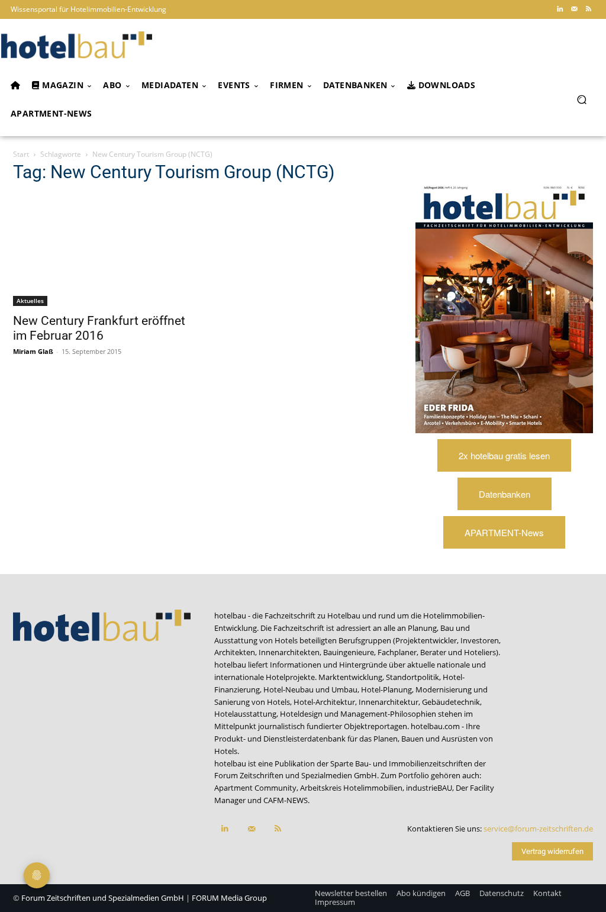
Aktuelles (30, 301)
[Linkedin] (560, 9)
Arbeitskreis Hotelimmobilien (351, 787)
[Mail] (574, 9)
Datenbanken (504, 494)
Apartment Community (255, 787)
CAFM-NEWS (285, 800)
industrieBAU (429, 787)
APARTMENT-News (504, 532)
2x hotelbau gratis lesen (504, 455)
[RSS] (588, 9)
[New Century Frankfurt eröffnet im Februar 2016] (102, 250)
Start (21, 154)
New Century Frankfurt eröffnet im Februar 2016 (99, 328)
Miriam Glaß (33, 351)
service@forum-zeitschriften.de (538, 828)
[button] (581, 100)
